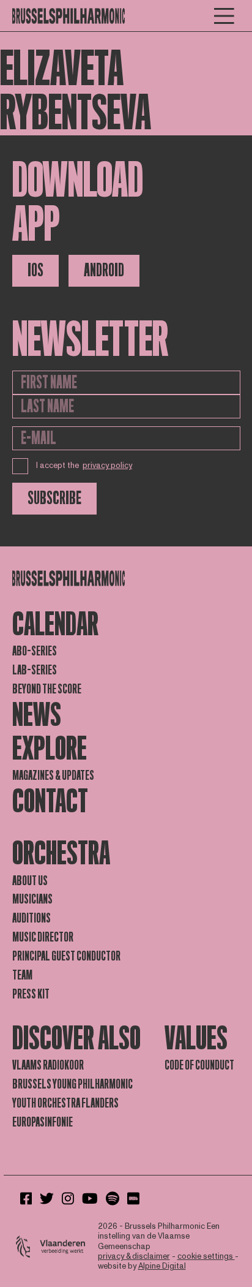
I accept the (84, 465)
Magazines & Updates (53, 775)
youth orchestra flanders (65, 1103)
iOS (35, 270)
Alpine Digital (162, 1266)
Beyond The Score (46, 689)
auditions (31, 918)
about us (30, 881)
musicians (32, 899)
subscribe (54, 498)
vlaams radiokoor (48, 1065)
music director (42, 937)
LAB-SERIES (34, 670)
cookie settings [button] (206, 1256)
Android (104, 270)
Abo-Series (34, 651)
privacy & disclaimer (134, 1256)
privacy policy (107, 465)
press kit (31, 994)
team (22, 975)
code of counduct (199, 1065)
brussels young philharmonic (72, 1084)
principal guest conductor (66, 956)
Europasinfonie (42, 1122)
